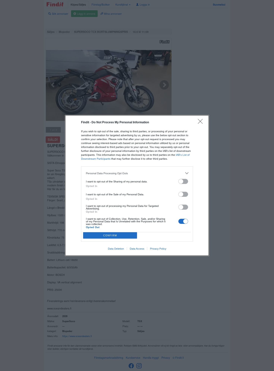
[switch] (183, 181)
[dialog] (137, 185)
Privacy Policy (158, 248)
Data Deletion (116, 248)
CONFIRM (110, 235)
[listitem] (137, 173)
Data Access (137, 248)
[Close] (201, 122)
